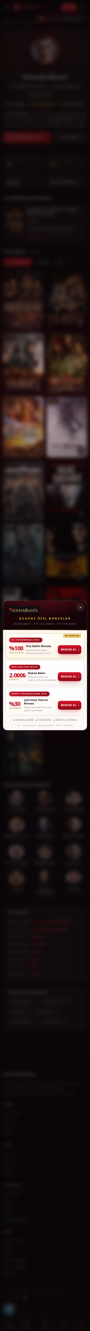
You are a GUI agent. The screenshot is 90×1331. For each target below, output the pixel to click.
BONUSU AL (70, 649)
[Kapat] (80, 607)
